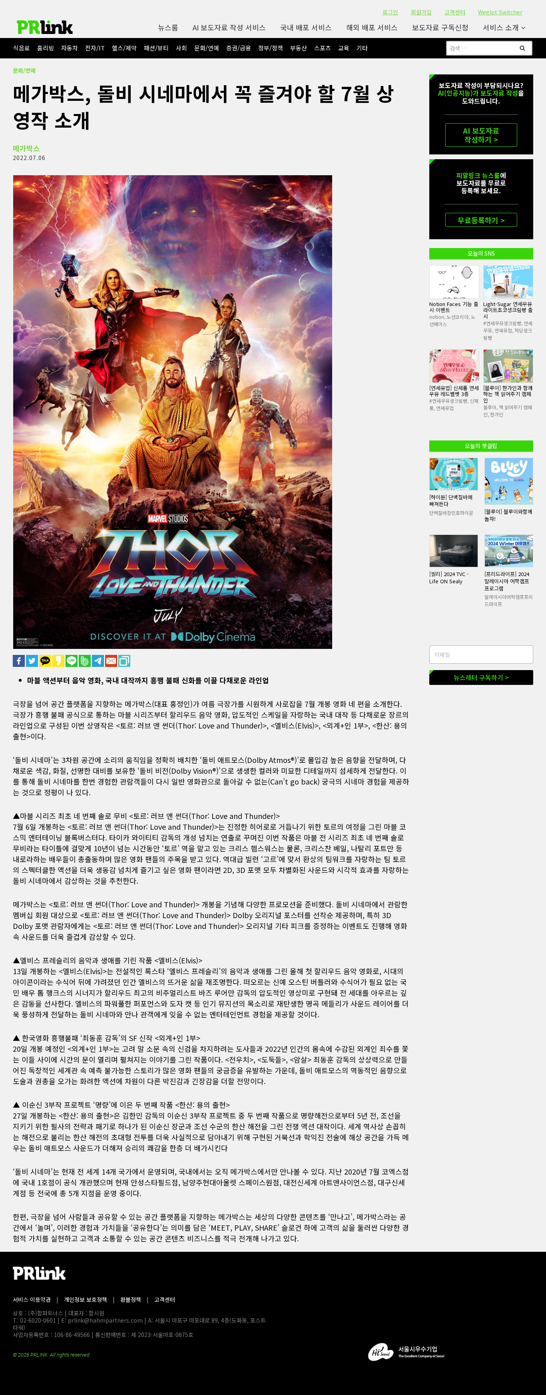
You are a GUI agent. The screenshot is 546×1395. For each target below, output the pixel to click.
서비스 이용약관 (32, 1299)
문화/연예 (206, 48)
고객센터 (454, 12)
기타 (362, 48)
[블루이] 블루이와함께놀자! (508, 515)
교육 (343, 48)
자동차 (69, 48)
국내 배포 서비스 (306, 27)
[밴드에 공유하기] (85, 661)
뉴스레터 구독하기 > (481, 677)
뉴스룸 (168, 27)
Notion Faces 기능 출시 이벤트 (453, 307)
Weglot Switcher (500, 12)
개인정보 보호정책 (85, 1299)
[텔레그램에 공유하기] (98, 661)
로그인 (390, 12)
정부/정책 (270, 48)
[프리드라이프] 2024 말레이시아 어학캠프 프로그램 (506, 581)
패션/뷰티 (156, 48)
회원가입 (421, 12)
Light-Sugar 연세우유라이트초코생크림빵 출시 (508, 310)
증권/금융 (238, 48)
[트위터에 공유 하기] (32, 661)
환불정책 (130, 1299)
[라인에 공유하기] (72, 661)
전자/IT (95, 48)
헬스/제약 (124, 48)
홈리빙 (45, 48)
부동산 (298, 48)
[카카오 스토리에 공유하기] (59, 661)
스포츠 (322, 48)
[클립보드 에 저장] (125, 661)
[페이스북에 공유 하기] (19, 661)
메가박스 (26, 148)
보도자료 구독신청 (440, 27)
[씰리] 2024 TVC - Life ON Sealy (449, 577)
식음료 (21, 48)
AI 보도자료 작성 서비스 (229, 27)
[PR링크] (45, 27)
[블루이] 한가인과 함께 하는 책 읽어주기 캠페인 (508, 394)
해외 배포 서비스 (372, 27)
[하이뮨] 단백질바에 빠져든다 (450, 500)
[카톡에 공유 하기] (45, 661)
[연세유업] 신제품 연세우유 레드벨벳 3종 (454, 391)
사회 (181, 48)
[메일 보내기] (111, 661)
